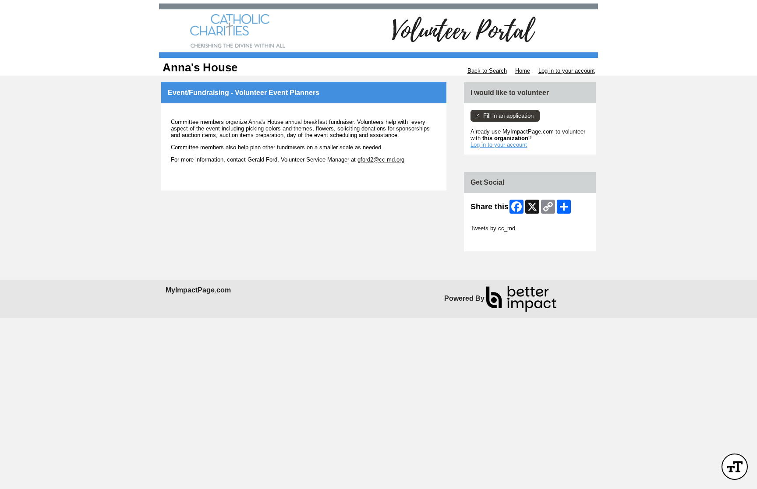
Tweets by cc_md (492, 228)
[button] (735, 467)
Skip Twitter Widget (495, 221)
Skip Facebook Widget (499, 241)
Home (522, 70)
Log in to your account (566, 70)
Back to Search (487, 70)
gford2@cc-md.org (380, 159)
